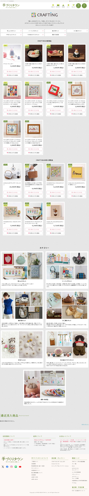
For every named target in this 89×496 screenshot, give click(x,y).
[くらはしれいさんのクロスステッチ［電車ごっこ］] (77, 172)
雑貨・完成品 (55, 34)
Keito (73, 466)
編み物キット (55, 31)
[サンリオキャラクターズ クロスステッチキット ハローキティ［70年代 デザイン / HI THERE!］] (12, 90)
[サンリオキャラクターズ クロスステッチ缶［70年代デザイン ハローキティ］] (55, 90)
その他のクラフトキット (33, 34)
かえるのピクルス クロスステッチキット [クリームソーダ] (33, 222)
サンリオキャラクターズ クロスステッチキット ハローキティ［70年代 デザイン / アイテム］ (33, 102)
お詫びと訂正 (34, 477)
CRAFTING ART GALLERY (58, 461)
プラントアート (76, 474)
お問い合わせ (34, 479)
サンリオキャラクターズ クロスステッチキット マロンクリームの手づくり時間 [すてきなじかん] (12, 141)
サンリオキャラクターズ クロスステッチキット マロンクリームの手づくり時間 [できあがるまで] (33, 141)
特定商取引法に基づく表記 (37, 466)
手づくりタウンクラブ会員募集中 (7, 1)
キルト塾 (74, 463)
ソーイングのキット (33, 31)
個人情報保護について (36, 472)
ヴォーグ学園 (75, 478)
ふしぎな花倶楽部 (76, 472)
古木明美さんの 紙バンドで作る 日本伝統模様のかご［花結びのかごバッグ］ (33, 184)
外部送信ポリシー (35, 470)
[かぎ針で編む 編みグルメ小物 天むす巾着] (77, 53)
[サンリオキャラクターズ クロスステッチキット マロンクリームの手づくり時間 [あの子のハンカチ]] (77, 90)
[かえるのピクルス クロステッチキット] (12, 211)
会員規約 (33, 463)
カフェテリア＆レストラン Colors (60, 466)
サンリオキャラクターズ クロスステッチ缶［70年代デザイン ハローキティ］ (55, 102)
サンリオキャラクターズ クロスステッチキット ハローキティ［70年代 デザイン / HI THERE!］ (12, 102)
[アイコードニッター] (12, 53)
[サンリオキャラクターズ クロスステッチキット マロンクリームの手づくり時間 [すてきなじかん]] (12, 129)
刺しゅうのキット (11, 31)
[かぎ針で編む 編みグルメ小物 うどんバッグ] (33, 53)
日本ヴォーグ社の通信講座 (78, 461)
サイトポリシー (35, 468)
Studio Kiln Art (56, 463)
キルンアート (75, 470)
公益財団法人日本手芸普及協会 (79, 480)
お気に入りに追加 (13, 75)
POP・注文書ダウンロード (78, 490)
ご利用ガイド (34, 461)
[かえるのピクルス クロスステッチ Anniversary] (55, 172)
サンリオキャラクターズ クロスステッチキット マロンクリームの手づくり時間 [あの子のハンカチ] (76, 102)
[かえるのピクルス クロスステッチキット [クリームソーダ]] (33, 211)
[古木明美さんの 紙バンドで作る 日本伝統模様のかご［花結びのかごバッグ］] (33, 172)
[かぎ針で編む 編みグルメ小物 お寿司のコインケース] (55, 53)
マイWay (74, 482)
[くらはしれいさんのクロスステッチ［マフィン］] (55, 211)
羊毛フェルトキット (11, 34)
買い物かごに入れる (12, 71)
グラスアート (75, 476)
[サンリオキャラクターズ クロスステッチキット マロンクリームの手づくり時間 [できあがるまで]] (33, 129)
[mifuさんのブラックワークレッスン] (12, 172)
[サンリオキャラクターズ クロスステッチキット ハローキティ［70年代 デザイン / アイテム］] (33, 90)
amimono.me (75, 468)
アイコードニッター (8, 64)
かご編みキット (77, 31)
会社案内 (33, 475)
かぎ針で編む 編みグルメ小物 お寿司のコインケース (55, 64)
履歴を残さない (85, 424)
